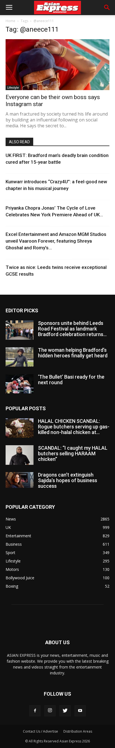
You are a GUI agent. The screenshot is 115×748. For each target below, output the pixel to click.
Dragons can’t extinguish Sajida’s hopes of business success (67, 480)
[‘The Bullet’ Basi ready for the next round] (19, 383)
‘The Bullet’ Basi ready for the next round (71, 379)
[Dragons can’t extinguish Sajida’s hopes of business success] (19, 480)
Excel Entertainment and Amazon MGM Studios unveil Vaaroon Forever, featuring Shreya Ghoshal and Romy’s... (56, 240)
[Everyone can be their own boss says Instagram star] (57, 64)
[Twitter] (65, 710)
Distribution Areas (77, 731)
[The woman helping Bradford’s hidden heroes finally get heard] (19, 357)
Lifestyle (13, 88)
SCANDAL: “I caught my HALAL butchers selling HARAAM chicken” (72, 453)
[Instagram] (50, 710)
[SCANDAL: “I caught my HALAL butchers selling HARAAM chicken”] (19, 455)
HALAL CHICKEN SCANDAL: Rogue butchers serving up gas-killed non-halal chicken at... (73, 426)
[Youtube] (80, 710)
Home (10, 20)
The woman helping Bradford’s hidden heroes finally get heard (72, 352)
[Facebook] (34, 710)
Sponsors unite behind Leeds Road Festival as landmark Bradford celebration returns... (72, 328)
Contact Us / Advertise (40, 731)
